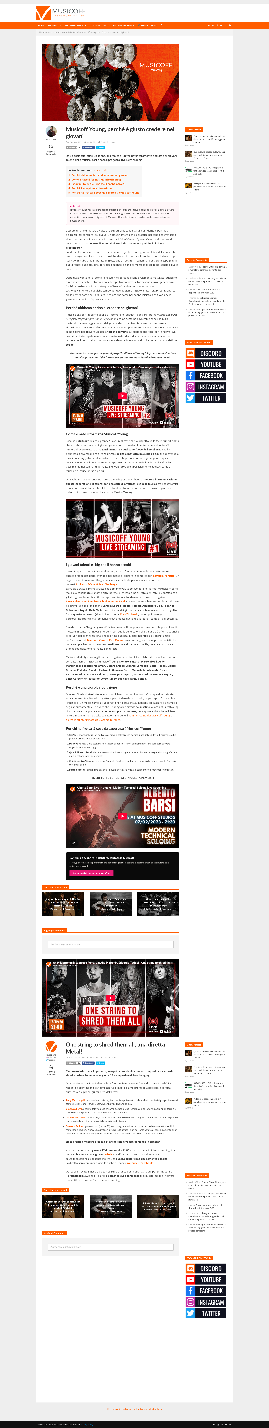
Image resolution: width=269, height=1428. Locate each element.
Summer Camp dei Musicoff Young (149, 715)
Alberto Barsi (116, 601)
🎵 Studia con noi (147, 25)
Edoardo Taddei (74, 1126)
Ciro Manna (116, 640)
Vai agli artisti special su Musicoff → (91, 873)
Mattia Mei (51, 139)
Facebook (147, 1163)
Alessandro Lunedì (77, 601)
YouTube (132, 1163)
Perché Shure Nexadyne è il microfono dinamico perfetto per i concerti (207, 269)
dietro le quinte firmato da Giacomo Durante (93, 719)
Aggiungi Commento (51, 152)
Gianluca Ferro (74, 1108)
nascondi (101, 170)
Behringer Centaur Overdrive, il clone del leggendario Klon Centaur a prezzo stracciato (207, 300)
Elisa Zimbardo (129, 614)
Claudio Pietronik (75, 1117)
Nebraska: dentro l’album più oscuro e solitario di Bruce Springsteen (111, 902)
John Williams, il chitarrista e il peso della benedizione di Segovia (158, 1205)
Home (41, 25)
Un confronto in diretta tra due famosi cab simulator (134, 1409)
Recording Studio (74, 25)
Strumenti (53, 25)
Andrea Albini (98, 601)
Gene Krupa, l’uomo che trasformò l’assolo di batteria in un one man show (158, 902)
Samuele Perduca (164, 575)
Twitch (107, 1154)
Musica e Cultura (122, 25)
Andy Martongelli (75, 1100)
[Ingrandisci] (175, 502)
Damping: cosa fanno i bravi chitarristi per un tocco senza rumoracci (207, 281)
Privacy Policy (87, 1424)
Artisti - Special (72, 32)
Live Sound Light (99, 25)
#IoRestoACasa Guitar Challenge (96, 584)
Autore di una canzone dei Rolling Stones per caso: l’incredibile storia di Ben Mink (63, 902)
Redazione (69, 909)
